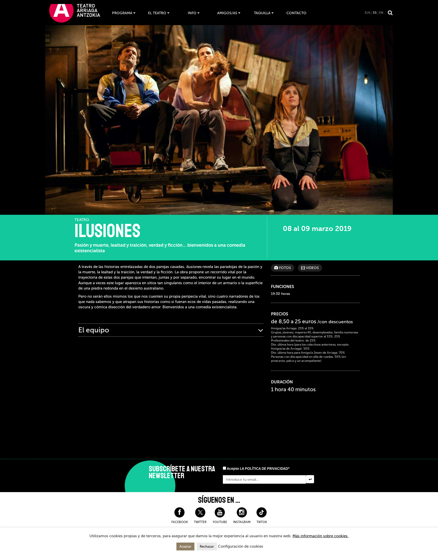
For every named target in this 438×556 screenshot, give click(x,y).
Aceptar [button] (185, 546)
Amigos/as (227, 13)
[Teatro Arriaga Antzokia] (74, 13)
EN (381, 12)
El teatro (157, 13)
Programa (122, 13)
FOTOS (284, 268)
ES (375, 12)
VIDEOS (312, 268)
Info (192, 13)
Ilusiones (107, 231)
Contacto (296, 13)
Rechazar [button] (207, 546)
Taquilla (262, 13)
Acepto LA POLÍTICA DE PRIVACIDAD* (258, 469)
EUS (368, 12)
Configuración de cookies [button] (240, 546)
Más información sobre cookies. (321, 536)
